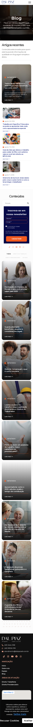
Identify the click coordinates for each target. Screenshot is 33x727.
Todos (9, 254)
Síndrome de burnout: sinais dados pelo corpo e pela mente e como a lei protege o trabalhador (16, 180)
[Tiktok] (9, 247)
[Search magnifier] (28, 203)
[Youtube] (16, 247)
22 (26, 622)
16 (9, 622)
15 (6, 622)
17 (12, 622)
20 (20, 622)
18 (14, 622)
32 (27, 625)
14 (4, 622)
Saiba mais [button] (20, 714)
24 (3, 625)
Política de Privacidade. (18, 233)
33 (30, 625)
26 (9, 625)
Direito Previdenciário (13, 257)
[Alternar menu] (29, 2)
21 (23, 622)
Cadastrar (16, 239)
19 (17, 622)
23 (29, 622)
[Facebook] (20, 247)
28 (15, 625)
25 (6, 625)
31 (24, 625)
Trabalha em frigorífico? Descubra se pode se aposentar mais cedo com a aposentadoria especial (16, 126)
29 (18, 625)
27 (12, 625)
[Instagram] (13, 247)
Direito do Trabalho (19, 254)
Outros (25, 257)
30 (21, 625)
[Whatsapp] (23, 247)
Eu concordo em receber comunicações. (13, 227)
